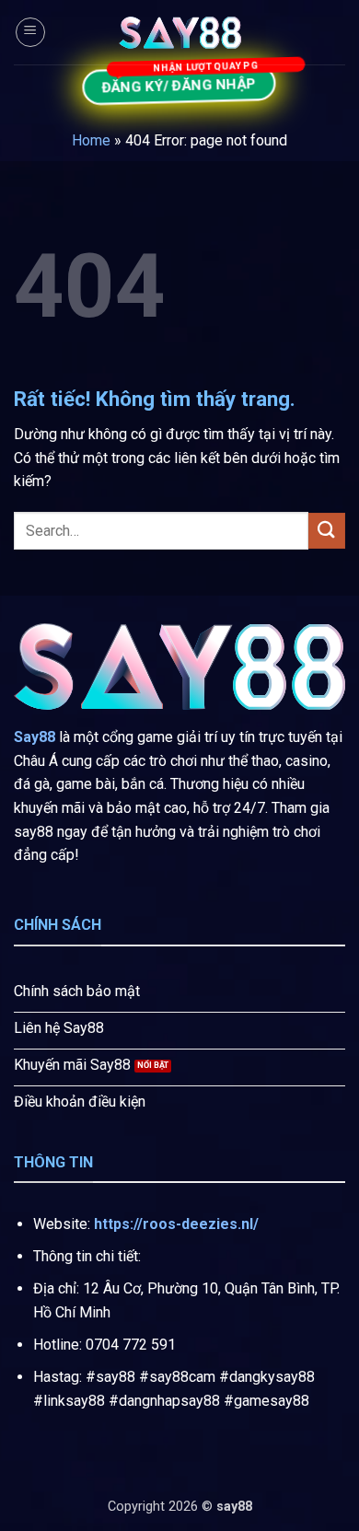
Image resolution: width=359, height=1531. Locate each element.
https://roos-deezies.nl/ (176, 1224)
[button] (30, 32)
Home (91, 140)
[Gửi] (326, 531)
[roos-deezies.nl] (179, 33)
